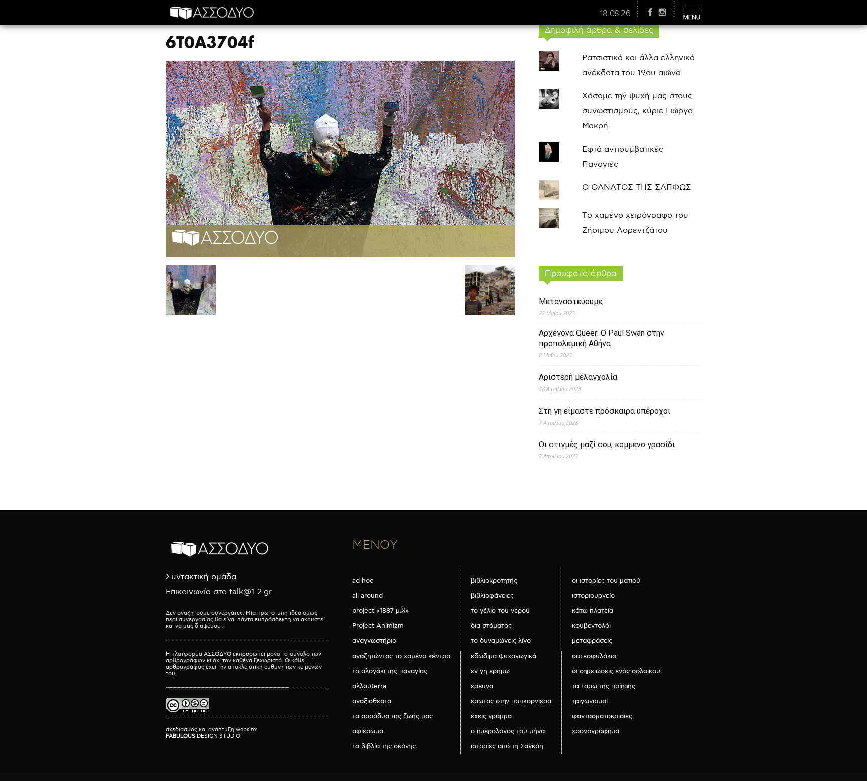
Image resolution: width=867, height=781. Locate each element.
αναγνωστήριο (374, 641)
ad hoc (362, 581)
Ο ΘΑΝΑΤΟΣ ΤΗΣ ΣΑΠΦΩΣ (636, 187)
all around (367, 596)
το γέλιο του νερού (500, 611)
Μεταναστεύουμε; (571, 301)
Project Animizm (378, 626)
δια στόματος (491, 626)
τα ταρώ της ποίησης (603, 686)
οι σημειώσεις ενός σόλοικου (616, 671)
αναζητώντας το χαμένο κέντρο (401, 656)
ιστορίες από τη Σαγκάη (507, 746)
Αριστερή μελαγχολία (578, 377)
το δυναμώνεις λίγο (501, 641)
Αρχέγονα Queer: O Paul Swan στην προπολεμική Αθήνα (601, 338)
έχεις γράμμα (491, 716)
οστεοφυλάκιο (594, 656)
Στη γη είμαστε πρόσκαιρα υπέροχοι (604, 411)
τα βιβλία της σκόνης (384, 746)
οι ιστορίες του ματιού (606, 581)
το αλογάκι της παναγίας (389, 671)
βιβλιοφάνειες (492, 596)
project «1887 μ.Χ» (380, 611)
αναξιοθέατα (371, 701)
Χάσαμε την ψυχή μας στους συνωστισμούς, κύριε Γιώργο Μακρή (637, 111)
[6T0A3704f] (340, 255)
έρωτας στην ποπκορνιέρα (511, 701)
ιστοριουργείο (593, 596)
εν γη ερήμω (490, 671)
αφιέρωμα (367, 731)
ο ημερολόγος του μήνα (508, 731)
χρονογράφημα (595, 731)
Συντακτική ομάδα (201, 577)
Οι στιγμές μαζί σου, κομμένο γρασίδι (607, 444)
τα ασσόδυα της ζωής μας (392, 716)
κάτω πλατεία (592, 611)
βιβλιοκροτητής (494, 581)
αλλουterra (369, 686)
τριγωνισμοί (590, 701)
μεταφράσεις (592, 641)
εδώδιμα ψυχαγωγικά (503, 656)
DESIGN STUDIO (203, 736)
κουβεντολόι (591, 626)
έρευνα (482, 686)
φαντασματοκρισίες (602, 716)
